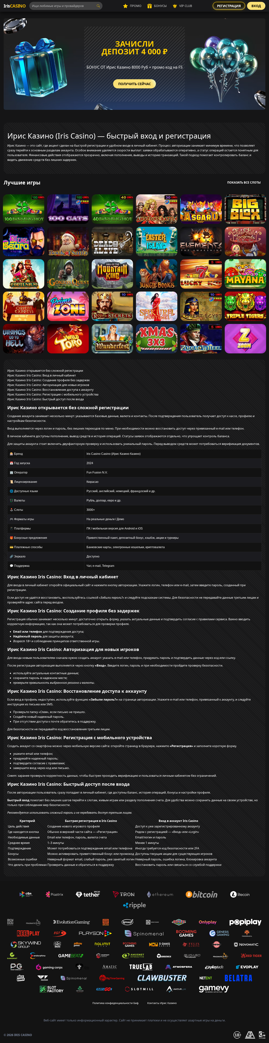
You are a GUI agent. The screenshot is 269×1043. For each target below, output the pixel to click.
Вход (256, 6)
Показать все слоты (244, 182)
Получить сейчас (134, 84)
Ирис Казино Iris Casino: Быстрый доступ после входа (45, 399)
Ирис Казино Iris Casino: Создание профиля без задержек (48, 380)
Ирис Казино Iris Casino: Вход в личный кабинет (41, 375)
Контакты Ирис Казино (162, 1003)
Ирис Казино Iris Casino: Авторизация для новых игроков (48, 385)
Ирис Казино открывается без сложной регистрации (45, 371)
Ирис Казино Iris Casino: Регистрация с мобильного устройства (52, 394)
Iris (15, 6)
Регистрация (229, 6)
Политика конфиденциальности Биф (115, 1003)
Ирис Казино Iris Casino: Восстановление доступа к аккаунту (50, 390)
